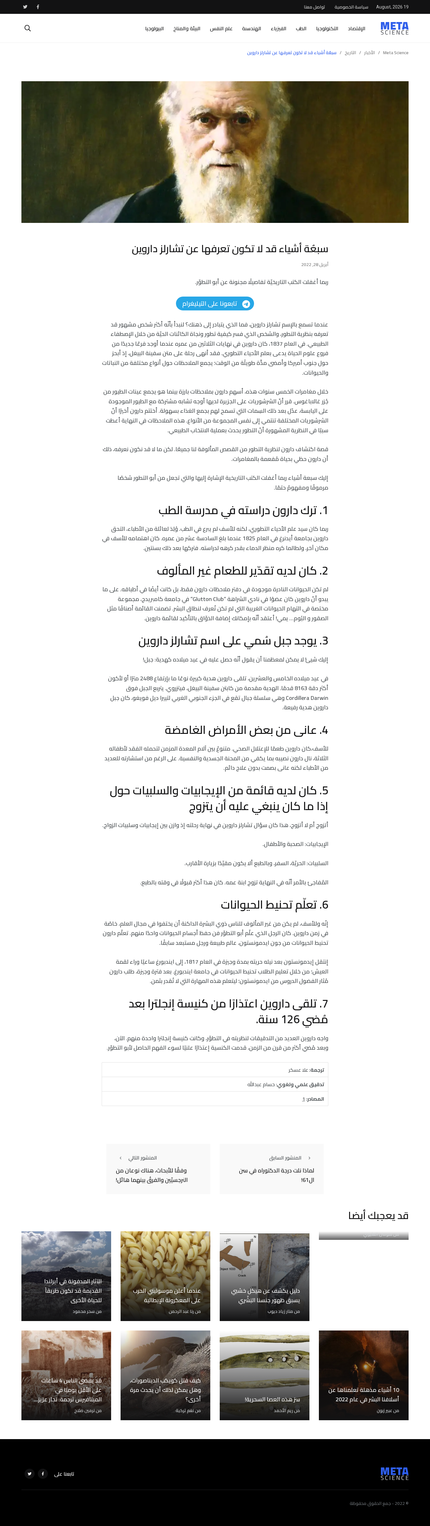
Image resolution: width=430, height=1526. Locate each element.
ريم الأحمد (283, 1410)
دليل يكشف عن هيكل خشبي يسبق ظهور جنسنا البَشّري (265, 1295)
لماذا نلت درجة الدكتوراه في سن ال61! (276, 1175)
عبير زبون (384, 1410)
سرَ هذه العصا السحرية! (272, 1399)
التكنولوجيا (327, 28)
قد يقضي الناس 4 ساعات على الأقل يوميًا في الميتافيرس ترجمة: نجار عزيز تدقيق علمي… (70, 1394)
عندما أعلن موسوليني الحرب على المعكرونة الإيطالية (167, 1295)
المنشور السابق (285, 1157)
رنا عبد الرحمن (181, 1311)
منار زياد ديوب (280, 1311)
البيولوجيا (154, 28)
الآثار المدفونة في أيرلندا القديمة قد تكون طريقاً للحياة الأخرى (73, 1290)
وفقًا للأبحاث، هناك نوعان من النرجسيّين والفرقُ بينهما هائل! (152, 1175)
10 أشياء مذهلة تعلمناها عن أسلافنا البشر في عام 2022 (363, 1394)
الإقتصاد (356, 28)
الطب (301, 28)
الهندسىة (251, 28)
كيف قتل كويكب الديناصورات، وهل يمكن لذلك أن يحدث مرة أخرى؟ (165, 1389)
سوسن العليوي (377, 1234)
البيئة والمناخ (187, 28)
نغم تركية (185, 1410)
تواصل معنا (314, 7)
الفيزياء (278, 28)
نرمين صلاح (84, 1410)
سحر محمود (84, 1311)
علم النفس (221, 28)
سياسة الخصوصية (351, 7)
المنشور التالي (142, 1157)
